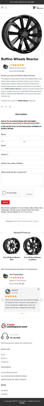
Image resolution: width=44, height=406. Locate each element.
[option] (21, 34)
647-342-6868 (30, 121)
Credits (22, 403)
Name (4, 134)
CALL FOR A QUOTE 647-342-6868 (22, 2)
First (2, 141)
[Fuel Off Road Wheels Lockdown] (32, 245)
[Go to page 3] (23, 313)
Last (24, 141)
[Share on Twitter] (1, 107)
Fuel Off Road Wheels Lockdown (32, 258)
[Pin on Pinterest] (10, 107)
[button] (22, 68)
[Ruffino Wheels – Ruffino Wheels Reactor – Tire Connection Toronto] (21, 34)
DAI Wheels (18, 221)
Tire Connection (26, 212)
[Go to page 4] (25, 313)
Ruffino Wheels (23, 101)
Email (3, 145)
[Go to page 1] (20, 313)
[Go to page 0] (18, 313)
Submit (5, 202)
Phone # (5, 154)
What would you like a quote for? (14, 172)
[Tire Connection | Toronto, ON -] (38, 8)
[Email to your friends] (6, 107)
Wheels (35, 221)
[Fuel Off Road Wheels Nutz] (11, 245)
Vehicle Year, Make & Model (12, 163)
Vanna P (15, 290)
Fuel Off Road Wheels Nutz (11, 258)
